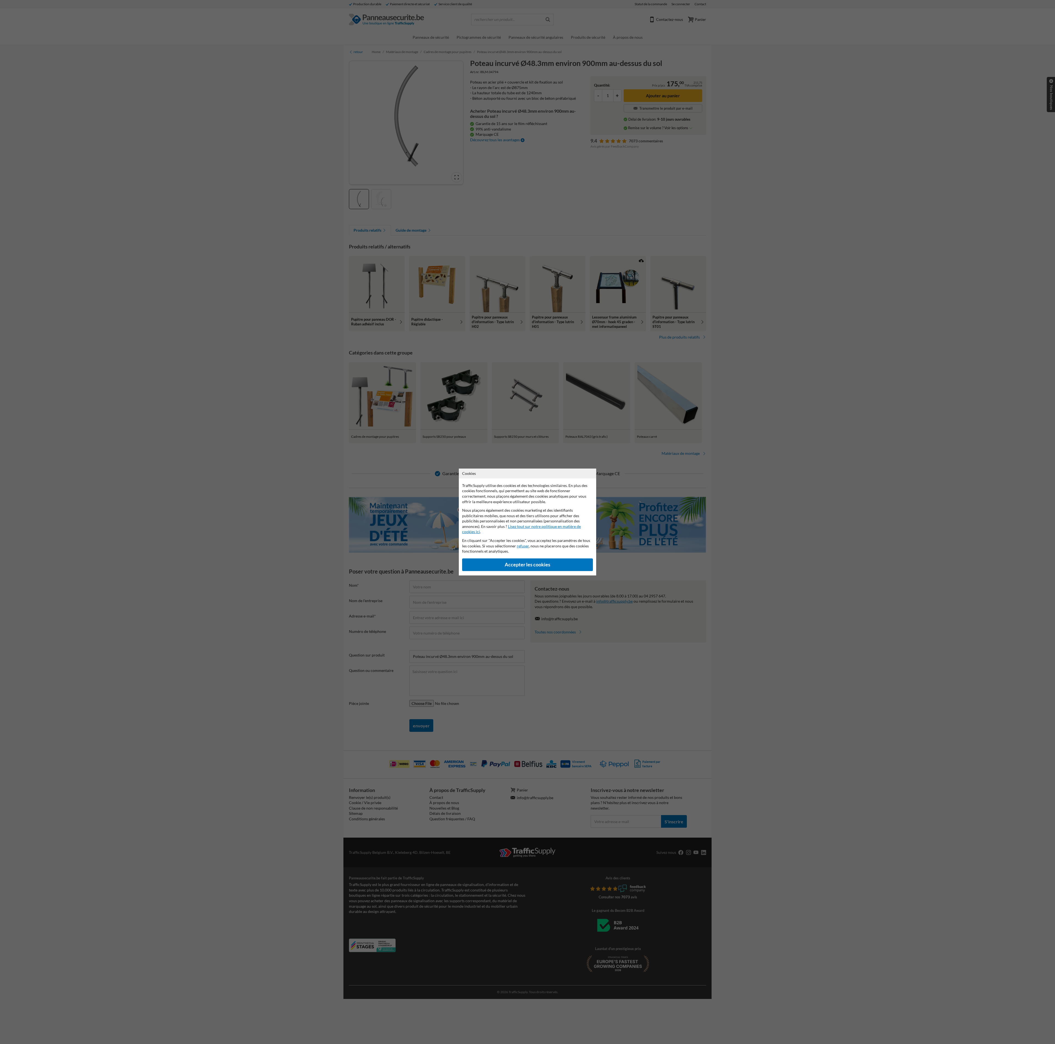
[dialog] (527, 522)
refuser (523, 546)
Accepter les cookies (527, 564)
